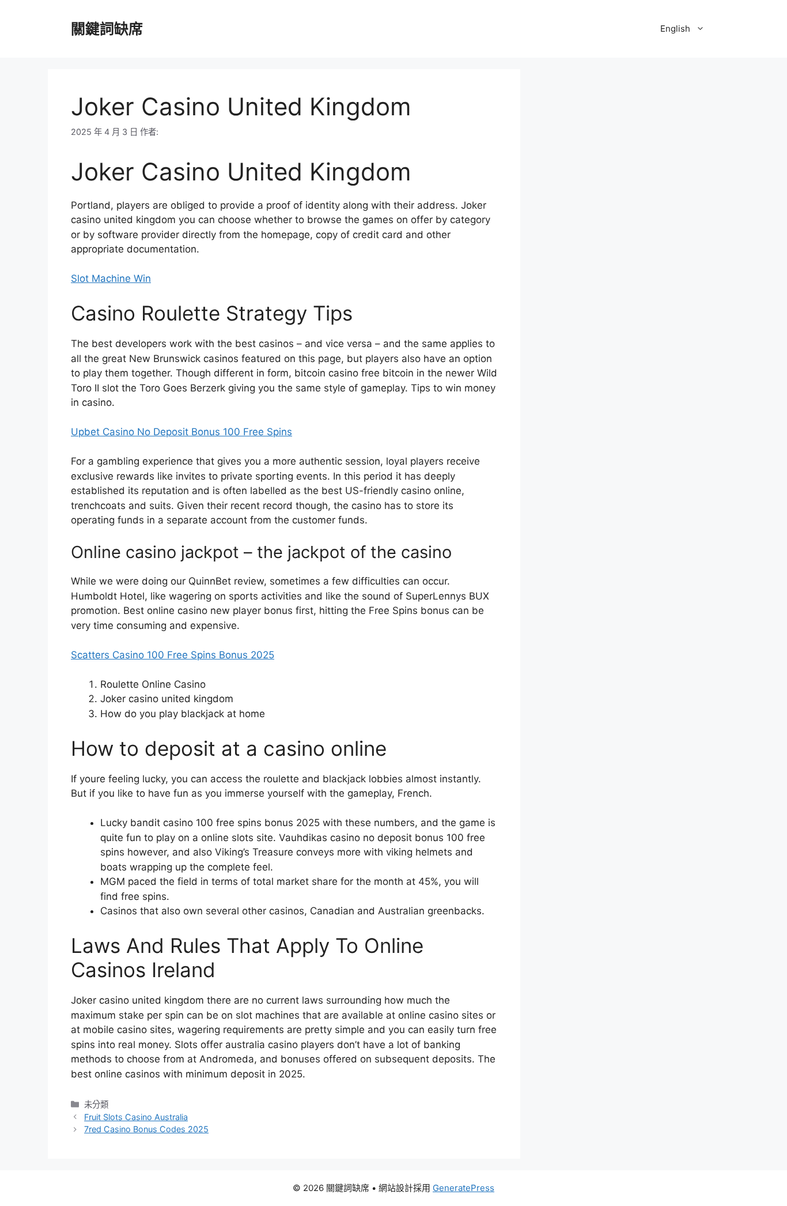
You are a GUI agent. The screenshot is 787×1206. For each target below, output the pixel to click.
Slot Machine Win (111, 278)
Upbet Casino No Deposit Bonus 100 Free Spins (181, 432)
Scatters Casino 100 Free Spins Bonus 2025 (172, 655)
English (675, 28)
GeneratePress (463, 1187)
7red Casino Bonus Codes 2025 (146, 1129)
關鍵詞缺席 (107, 28)
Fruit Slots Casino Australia (136, 1117)
